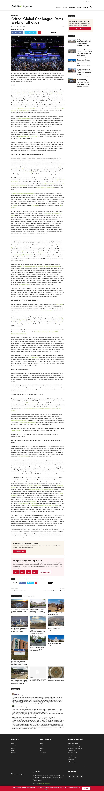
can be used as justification (30, 172)
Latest (65, 7)
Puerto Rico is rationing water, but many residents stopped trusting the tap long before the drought (19, 682)
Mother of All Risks (16, 430)
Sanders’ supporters (23, 503)
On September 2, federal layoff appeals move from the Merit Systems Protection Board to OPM (37, 611)
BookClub (13, 752)
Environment (14, 607)
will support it (40, 252)
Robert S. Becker (80, 65)
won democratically (24, 284)
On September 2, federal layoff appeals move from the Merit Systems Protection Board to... (84, 42)
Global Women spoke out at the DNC (26, 108)
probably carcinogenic (47, 310)
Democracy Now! (72, 752)
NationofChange (20, 29)
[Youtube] (91, 1)
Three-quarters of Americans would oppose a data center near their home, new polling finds (19, 611)
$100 (34, 572)
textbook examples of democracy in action (22, 322)
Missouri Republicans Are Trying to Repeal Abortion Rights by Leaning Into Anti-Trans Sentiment (19, 630)
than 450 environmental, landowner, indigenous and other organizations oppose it (40, 266)
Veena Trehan (16, 26)
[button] (91, 7)
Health (13, 659)
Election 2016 (33, 578)
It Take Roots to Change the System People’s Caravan (29, 93)
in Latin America (35, 205)
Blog (12, 750)
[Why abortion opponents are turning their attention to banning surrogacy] (56, 672)
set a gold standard (24, 250)
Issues (58, 7)
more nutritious (59, 304)
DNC (28, 578)
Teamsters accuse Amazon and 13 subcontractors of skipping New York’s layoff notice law (37, 649)
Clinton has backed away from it (19, 420)
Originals (72, 7)
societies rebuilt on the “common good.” (28, 136)
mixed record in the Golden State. (27, 422)
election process (32, 501)
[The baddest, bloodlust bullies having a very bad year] (56, 638)
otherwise (15, 205)
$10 (16, 572)
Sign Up (86, 7)
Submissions (43, 752)
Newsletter (14, 746)
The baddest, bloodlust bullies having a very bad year (84, 61)
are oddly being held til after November (23, 254)
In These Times (72, 762)
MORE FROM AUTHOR (29, 596)
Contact (42, 755)
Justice (13, 15)
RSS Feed (13, 755)
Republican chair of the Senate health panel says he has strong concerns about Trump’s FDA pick (19, 663)
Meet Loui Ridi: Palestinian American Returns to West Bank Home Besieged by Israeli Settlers (56, 628)
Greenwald (30, 485)
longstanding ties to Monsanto (18, 333)
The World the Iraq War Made (18, 590)
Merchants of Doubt (33, 357)
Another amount (44, 572)
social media (34, 503)
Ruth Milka (79, 86)
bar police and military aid (55, 93)
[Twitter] (89, 1)
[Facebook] (84, 1)
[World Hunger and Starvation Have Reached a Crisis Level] (56, 605)
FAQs (41, 750)
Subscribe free (19, 551)
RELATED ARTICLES (17, 596)
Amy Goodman (80, 57)
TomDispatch (71, 750)
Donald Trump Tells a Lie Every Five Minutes (53, 590)
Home (12, 743)
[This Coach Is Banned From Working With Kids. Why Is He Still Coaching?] (38, 672)
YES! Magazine (71, 759)
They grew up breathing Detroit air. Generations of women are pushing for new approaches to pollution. (37, 632)
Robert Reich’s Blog (73, 743)
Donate (79, 7)
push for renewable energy (31, 402)
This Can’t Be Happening (74, 746)
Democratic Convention (21, 578)
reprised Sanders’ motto (24, 118)
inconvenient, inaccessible (56, 322)
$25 (22, 572)
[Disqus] (37, 711)
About (41, 743)
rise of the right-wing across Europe (45, 187)
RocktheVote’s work (24, 110)
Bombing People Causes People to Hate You (23, 193)
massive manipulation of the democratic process (41, 489)
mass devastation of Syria (48, 183)
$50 (29, 572)
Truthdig (70, 755)
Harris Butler (80, 46)
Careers (41, 748)
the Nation (38, 485)
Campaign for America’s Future (75, 748)
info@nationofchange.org (44, 783)
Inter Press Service (72, 757)
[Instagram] (86, 1)
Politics (16, 15)
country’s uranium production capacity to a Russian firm (45, 505)
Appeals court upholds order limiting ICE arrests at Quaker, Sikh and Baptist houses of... (84, 71)
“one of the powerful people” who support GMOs (46, 331)
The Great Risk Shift (23, 456)
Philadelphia (40, 578)
